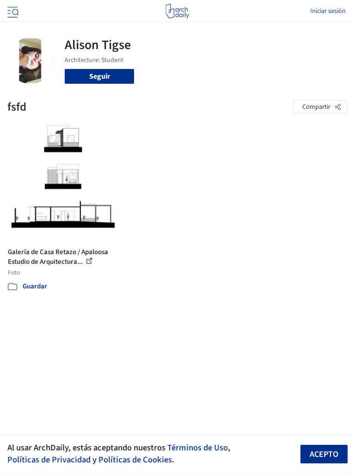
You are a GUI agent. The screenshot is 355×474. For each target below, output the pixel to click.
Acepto (324, 454)
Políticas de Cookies (135, 460)
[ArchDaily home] (177, 11)
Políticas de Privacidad (49, 460)
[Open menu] (12, 11)
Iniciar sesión (328, 11)
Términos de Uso (197, 448)
